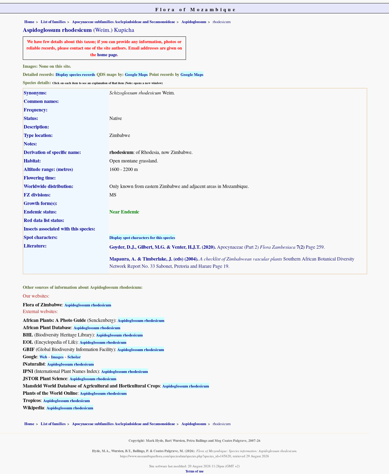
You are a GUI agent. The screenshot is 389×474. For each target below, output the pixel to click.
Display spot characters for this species (142, 237)
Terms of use (194, 471)
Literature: (35, 245)
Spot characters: (40, 237)
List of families (53, 21)
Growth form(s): (40, 202)
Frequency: (35, 109)
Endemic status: (40, 211)
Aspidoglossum (193, 21)
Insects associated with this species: (59, 228)
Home (29, 21)
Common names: (41, 100)
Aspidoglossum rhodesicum (87, 305)
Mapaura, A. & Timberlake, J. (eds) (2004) (153, 258)
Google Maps (136, 74)
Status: (31, 117)
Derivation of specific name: (52, 151)
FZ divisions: (37, 194)
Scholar (74, 357)
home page (107, 54)
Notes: (30, 143)
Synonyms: (35, 92)
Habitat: (32, 160)
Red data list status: (44, 220)
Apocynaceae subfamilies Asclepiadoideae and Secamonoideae (123, 21)
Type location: (38, 134)
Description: (36, 126)
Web (43, 357)
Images (57, 357)
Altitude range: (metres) (48, 168)
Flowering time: (40, 177)
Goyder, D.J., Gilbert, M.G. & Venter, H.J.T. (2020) (162, 246)
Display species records (75, 74)
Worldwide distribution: (48, 185)
